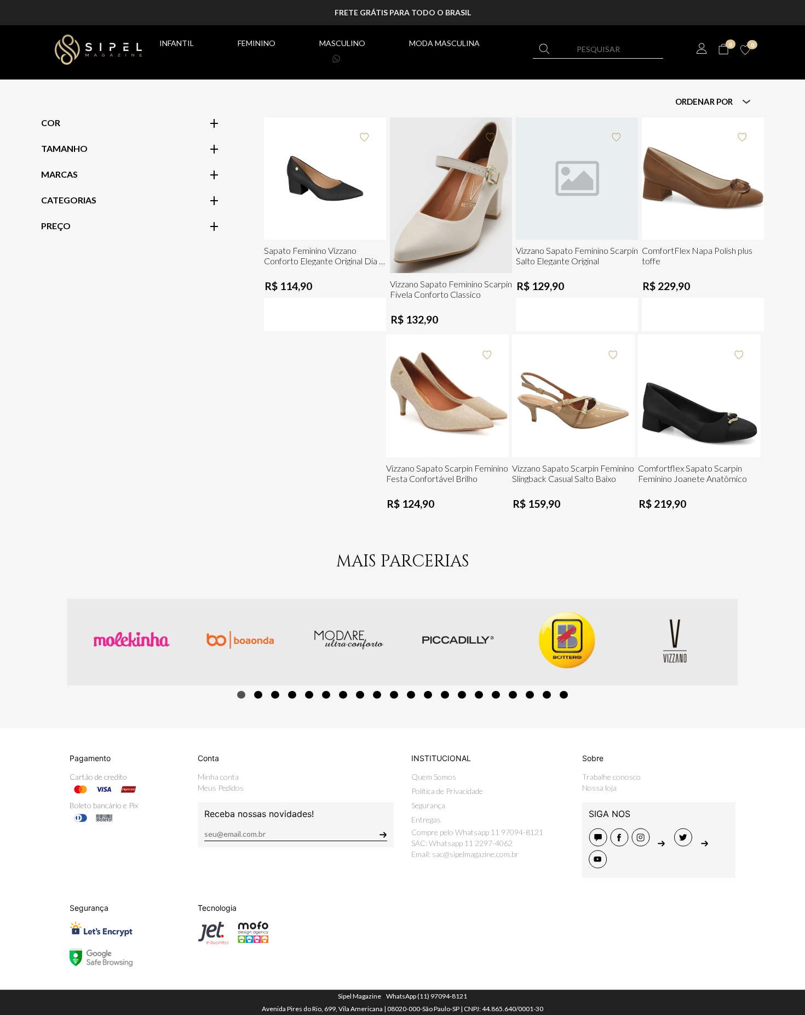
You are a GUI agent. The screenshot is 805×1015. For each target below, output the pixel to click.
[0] (723, 49)
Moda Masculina (444, 43)
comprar (325, 231)
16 (496, 695)
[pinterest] (663, 843)
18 (530, 695)
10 (394, 695)
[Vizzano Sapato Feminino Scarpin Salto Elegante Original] (577, 178)
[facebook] (620, 843)
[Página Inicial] (98, 48)
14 (462, 695)
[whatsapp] (705, 843)
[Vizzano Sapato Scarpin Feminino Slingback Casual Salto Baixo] (573, 395)
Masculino (342, 43)
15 (479, 695)
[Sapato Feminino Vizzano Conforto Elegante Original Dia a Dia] (325, 178)
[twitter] (684, 843)
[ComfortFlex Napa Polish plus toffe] (703, 178)
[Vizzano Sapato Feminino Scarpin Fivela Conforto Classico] (451, 195)
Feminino (256, 43)
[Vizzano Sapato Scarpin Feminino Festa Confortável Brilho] (447, 395)
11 (411, 695)
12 (428, 695)
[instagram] (642, 843)
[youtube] (598, 865)
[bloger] (599, 843)
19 (547, 695)
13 (445, 695)
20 (564, 695)
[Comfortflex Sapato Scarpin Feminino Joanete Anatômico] (699, 395)
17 (513, 695)
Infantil (176, 43)
